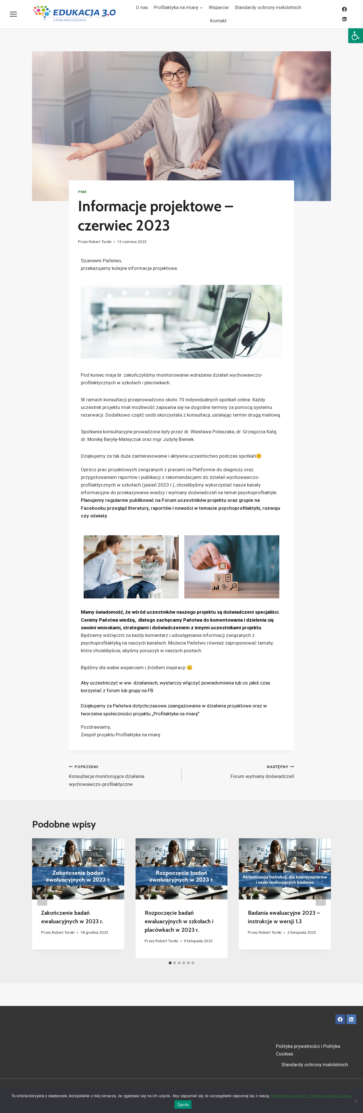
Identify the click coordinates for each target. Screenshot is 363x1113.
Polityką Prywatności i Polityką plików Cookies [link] (310, 1095)
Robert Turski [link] (100, 241)
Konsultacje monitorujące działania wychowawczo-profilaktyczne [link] (106, 775)
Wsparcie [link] (219, 7)
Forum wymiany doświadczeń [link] (262, 771)
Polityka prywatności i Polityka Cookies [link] (308, 1050)
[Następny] (321, 898)
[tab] (170, 962)
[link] (355, 35)
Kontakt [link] (218, 21)
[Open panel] (12, 14)
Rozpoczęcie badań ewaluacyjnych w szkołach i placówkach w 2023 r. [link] (179, 921)
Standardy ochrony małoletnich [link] (268, 7)
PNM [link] (82, 192)
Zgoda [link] (183, 1104)
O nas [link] (142, 7)
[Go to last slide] (42, 898)
